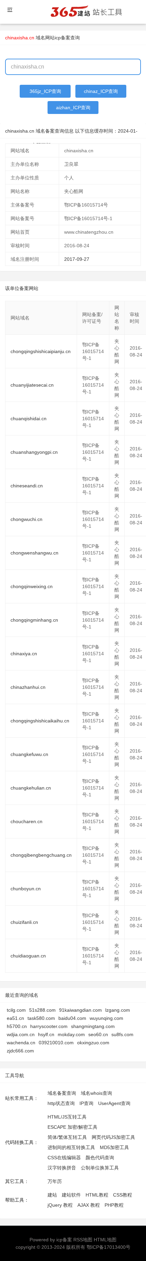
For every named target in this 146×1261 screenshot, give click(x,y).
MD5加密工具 (114, 1147)
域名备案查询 (62, 1093)
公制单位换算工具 (100, 1167)
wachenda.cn (21, 1042)
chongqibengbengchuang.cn (41, 855)
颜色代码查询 (100, 1157)
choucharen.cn (26, 821)
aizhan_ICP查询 (73, 107)
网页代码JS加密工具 (113, 1137)
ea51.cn (15, 1018)
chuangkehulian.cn (31, 788)
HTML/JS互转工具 (67, 1117)
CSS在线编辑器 (64, 1157)
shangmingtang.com (93, 1026)
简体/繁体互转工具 (67, 1137)
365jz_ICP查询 (45, 91)
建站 (52, 1195)
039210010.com (56, 1042)
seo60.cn (98, 1034)
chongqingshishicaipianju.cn (41, 351)
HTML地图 (105, 1239)
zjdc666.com (20, 1050)
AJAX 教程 (88, 1205)
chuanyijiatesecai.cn (32, 385)
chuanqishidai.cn (29, 418)
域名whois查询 (96, 1093)
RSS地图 (82, 1239)
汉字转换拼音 (62, 1167)
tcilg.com (16, 1010)
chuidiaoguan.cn (28, 955)
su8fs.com (122, 1034)
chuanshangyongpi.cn (34, 452)
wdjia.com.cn (21, 1034)
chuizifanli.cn (24, 922)
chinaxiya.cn (24, 653)
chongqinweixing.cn (32, 586)
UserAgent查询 (114, 1103)
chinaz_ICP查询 (101, 91)
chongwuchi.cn (26, 519)
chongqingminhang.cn (34, 620)
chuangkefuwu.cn (29, 754)
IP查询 (86, 1103)
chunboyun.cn (26, 888)
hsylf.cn (46, 1034)
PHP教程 (114, 1205)
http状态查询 (61, 1103)
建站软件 (71, 1195)
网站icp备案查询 (62, 37)
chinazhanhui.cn (28, 687)
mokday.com (71, 1034)
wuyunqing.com (106, 1018)
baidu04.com (72, 1018)
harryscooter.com (49, 1026)
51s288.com (42, 1010)
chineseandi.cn (27, 485)
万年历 (55, 1181)
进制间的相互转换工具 (71, 1147)
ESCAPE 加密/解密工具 (72, 1127)
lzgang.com (117, 1010)
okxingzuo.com (93, 1042)
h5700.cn (17, 1026)
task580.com (41, 1018)
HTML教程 (97, 1195)
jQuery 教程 (60, 1205)
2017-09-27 (76, 259)
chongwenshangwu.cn (34, 553)
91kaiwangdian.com (80, 1010)
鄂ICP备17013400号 (108, 1247)
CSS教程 (122, 1195)
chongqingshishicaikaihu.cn (40, 720)
